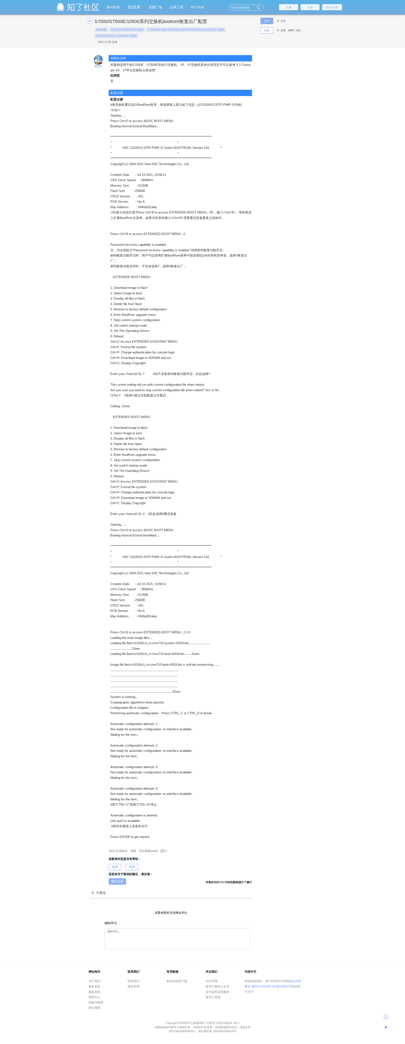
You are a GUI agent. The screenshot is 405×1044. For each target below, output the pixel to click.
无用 (132, 867)
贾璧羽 (98, 66)
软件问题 (101, 29)
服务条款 (94, 986)
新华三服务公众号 (217, 986)
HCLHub (197, 7)
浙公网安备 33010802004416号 (217, 1031)
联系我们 (133, 981)
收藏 (266, 30)
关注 (266, 20)
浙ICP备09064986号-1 (183, 1031)
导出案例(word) (148, 851)
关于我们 (94, 981)
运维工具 (176, 7)
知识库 (134, 7)
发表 (118, 851)
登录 (310, 7)
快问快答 (113, 7)
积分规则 (94, 1007)
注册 (289, 7)
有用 (115, 867)
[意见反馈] (386, 1016)
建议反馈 (117, 881)
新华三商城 (213, 997)
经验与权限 (96, 1002)
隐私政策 (94, 992)
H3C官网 (211, 981)
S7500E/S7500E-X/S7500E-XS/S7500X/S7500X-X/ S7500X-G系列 (186, 29)
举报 (133, 851)
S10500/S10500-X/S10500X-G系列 (116, 35)
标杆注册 (332, 7)
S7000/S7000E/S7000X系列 (127, 29)
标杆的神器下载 (177, 981)
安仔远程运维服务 (217, 992)
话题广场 (155, 7)
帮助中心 (94, 997)
